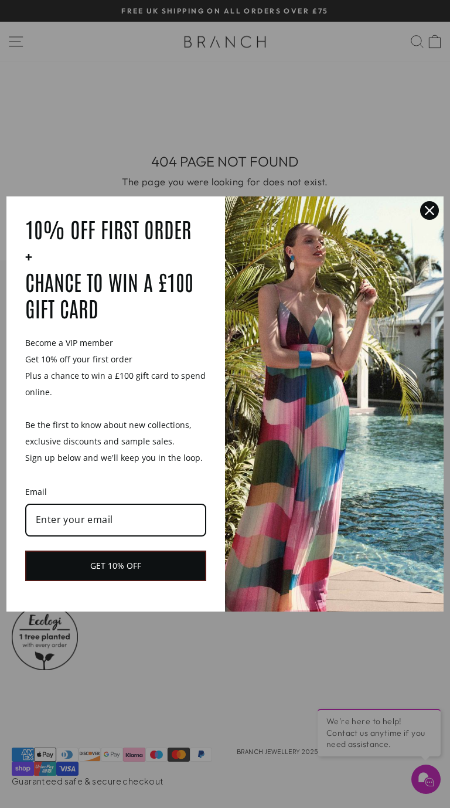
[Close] (429, 210)
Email (36, 491)
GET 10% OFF (115, 565)
